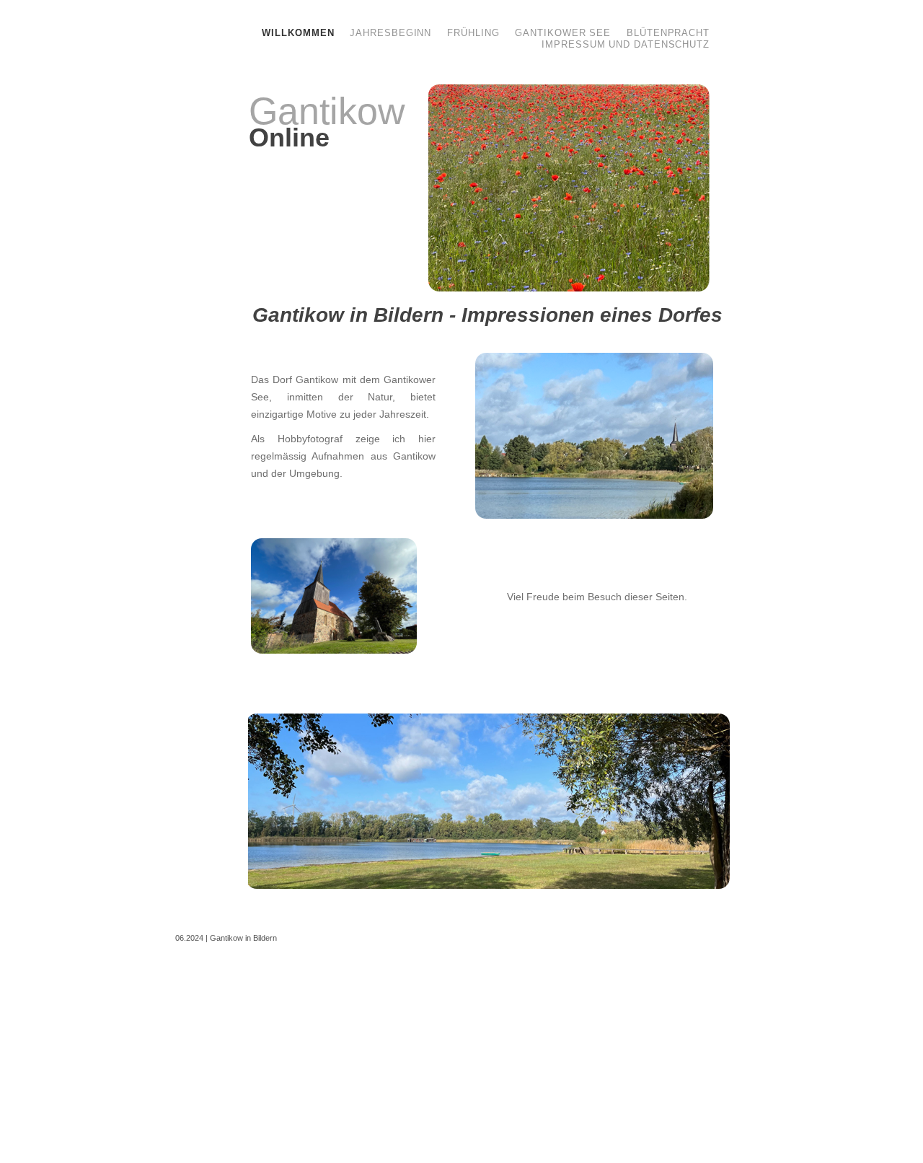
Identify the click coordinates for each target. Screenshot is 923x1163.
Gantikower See (564, 32)
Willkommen (299, 32)
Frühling (475, 32)
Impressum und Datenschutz (626, 44)
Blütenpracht (668, 32)
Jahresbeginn (392, 32)
